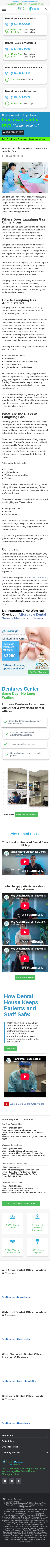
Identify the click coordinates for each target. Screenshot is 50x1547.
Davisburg (16, 1519)
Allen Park (14, 1536)
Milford (20, 1523)
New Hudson (28, 1523)
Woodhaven (31, 1528)
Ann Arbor (31, 1511)
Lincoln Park (28, 1536)
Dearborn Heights (10, 1539)
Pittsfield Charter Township (31, 1513)
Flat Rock (22, 1532)
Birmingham (6, 1517)
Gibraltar (30, 1532)
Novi (35, 1523)
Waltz (45, 1536)
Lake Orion (43, 1521)
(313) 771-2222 (20, 97)
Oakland (9, 1524)
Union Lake (28, 1526)
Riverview (32, 1530)
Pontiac (41, 1524)
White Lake (17, 1528)
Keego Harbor (33, 1521)
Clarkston (28, 1517)
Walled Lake (37, 1526)
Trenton (25, 1530)
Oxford (23, 1524)
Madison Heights (11, 1523)
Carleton (13, 1538)
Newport (20, 1538)
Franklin (33, 1519)
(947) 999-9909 (20, 48)
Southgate (6, 1532)
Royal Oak (15, 1526)
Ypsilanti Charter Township (20, 1515)
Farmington (25, 1519)
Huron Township (27, 1534)
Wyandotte (38, 1534)
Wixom (24, 1528)
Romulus (27, 1538)
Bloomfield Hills (18, 1517)
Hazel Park (41, 1519)
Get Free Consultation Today (21, 1204)
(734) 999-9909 (20, 24)
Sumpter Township (25, 1541)
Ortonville (16, 1524)
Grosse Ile (37, 1532)
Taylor (21, 1536)
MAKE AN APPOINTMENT (26, 814)
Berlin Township (29, 1539)
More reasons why (25, 977)
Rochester (7, 1526)
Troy (21, 1526)
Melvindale (35, 1538)
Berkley (43, 1515)
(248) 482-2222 (20, 73)
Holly (11, 1521)
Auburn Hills (35, 1515)
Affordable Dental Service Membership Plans (24, 616)
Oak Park (41, 1523)
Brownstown (17, 1530)
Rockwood (17, 1534)
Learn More (8, 814)
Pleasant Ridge (32, 1524)
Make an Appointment (13, 132)
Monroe (20, 1539)
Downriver (14, 1532)
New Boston (38, 1536)
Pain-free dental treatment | (25, 139)
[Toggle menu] (4, 9)
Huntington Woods (21, 1521)
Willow (7, 1538)
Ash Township (41, 1539)
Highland (5, 1521)
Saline (43, 1513)
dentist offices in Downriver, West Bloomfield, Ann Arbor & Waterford (25, 1510)
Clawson (35, 1517)
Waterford (38, 1511)
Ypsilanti (7, 1515)
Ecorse (42, 1538)
